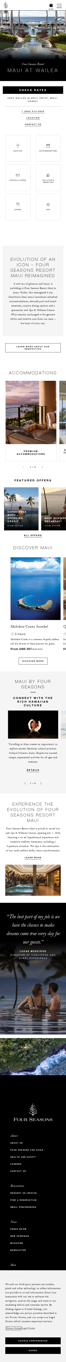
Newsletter (18, 1250)
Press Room (18, 1229)
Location (33, 118)
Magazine (16, 1243)
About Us (16, 1143)
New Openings (19, 1236)
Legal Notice (28, 1328)
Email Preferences (23, 1207)
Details (33, 770)
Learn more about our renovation (33, 348)
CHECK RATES (33, 90)
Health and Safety (23, 1157)
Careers (16, 1164)
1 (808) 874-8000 (33, 111)
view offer (15, 526)
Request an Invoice (23, 1193)
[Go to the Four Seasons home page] (6, 5)
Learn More (33, 857)
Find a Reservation (23, 1200)
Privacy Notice (13, 1328)
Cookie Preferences (33, 1341)
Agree (33, 1350)
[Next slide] (42, 467)
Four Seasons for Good (26, 1150)
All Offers (33, 535)
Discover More (33, 661)
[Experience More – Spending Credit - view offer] (21, 508)
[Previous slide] (23, 467)
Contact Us (33, 124)
